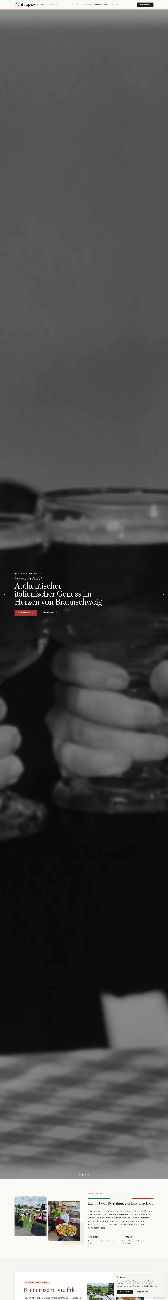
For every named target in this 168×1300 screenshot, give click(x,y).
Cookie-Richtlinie (150, 1286)
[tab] (80, 1174)
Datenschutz (142, 1292)
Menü (78, 5)
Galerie (115, 5)
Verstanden (125, 1292)
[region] (84, 594)
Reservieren (145, 5)
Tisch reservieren (26, 613)
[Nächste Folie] (163, 594)
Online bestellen (50, 613)
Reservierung (101, 5)
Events (88, 5)
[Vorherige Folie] (4, 594)
